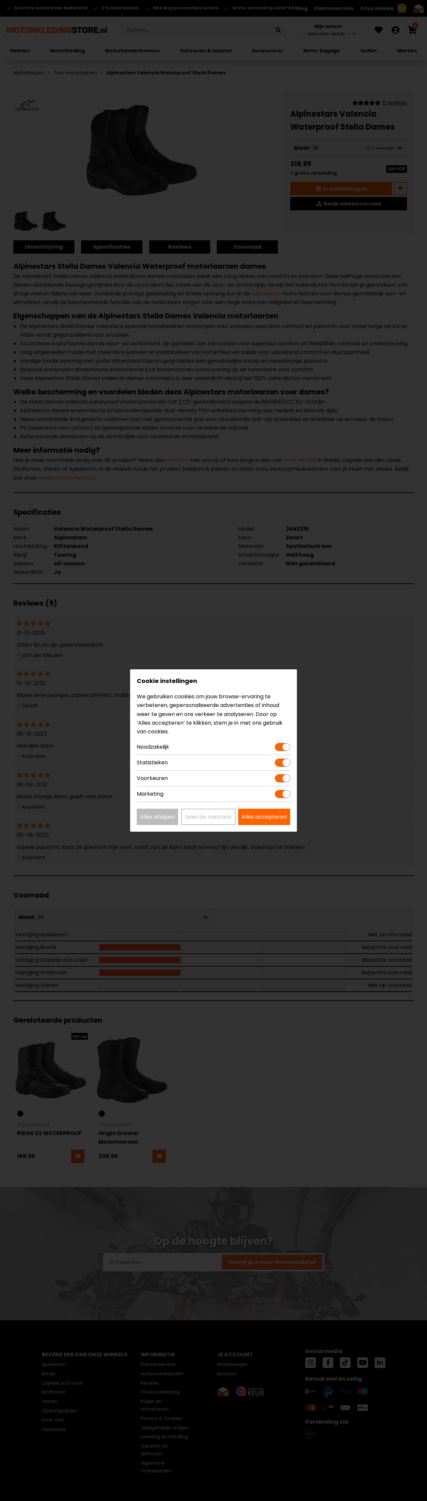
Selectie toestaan (208, 817)
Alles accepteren (264, 817)
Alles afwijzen (157, 817)
